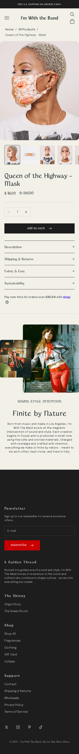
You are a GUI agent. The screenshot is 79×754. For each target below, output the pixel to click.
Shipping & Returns (17, 691)
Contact (10, 684)
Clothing (10, 647)
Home (9, 29)
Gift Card (10, 654)
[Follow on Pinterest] (29, 727)
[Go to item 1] (12, 155)
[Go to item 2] (30, 155)
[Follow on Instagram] (18, 727)
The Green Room (16, 611)
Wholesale (11, 698)
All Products (26, 29)
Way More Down (60, 741)
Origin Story (12, 604)
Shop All (10, 634)
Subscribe (19, 545)
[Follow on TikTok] (41, 727)
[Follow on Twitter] (6, 727)
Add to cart (36, 228)
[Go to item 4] (65, 155)
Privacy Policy (13, 705)
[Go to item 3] (47, 155)
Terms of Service (16, 711)
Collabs (9, 661)
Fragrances (12, 640)
